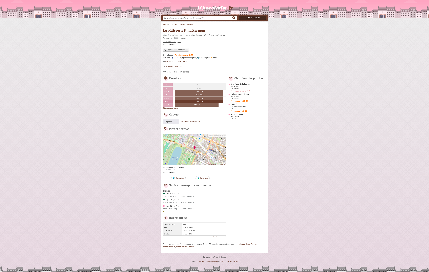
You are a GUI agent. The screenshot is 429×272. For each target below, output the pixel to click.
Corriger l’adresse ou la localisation (216, 164)
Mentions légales (212, 261)
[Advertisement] (247, 43)
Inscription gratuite (232, 261)
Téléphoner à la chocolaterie (190, 121)
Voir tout (166, 211)
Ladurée (234, 104)
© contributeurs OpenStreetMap (217, 135)
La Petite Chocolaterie (240, 94)
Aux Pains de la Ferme (240, 84)
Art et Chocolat (237, 114)
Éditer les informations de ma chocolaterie (215, 237)
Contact (221, 261)
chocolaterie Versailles (185, 247)
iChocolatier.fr (214, 8)
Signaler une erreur (170, 108)
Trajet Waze (180, 178)
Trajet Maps (204, 178)
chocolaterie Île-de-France (246, 244)
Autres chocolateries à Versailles (176, 72)
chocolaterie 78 (169, 247)
